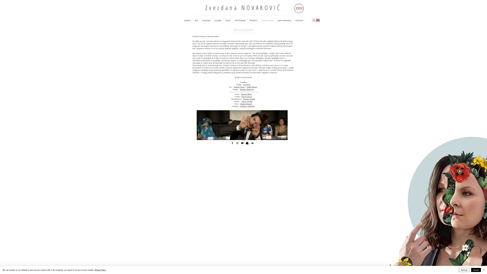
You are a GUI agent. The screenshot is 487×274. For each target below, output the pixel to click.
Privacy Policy (100, 270)
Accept (476, 270)
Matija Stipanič (246, 104)
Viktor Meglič (247, 101)
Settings (464, 270)
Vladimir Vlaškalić (247, 106)
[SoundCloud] (252, 143)
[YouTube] (242, 143)
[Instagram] (237, 143)
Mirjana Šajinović (247, 89)
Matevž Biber (246, 94)
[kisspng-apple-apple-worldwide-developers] (247, 143)
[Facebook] (232, 143)
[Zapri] (483, 270)
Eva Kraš (246, 84)
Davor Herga (246, 97)
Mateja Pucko (239, 87)
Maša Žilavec (252, 87)
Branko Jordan (249, 99)
